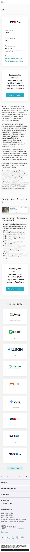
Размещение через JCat (13, 58)
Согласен (15, 549)
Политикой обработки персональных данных (10, 547)
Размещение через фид (14, 61)
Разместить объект (15, 95)
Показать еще (15, 468)
